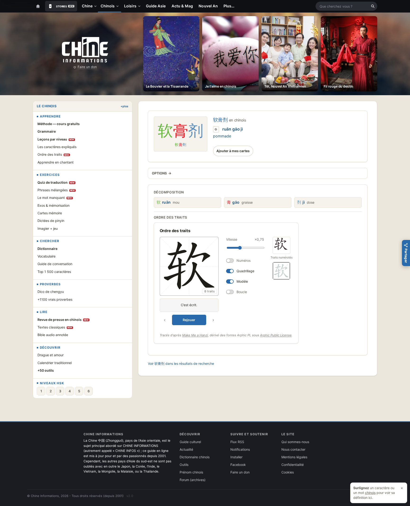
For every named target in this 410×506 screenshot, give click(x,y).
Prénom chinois (191, 472)
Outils (184, 465)
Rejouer (189, 320)
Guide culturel (190, 442)
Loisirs (130, 6)
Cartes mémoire (49, 213)
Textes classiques (54, 327)
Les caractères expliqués (56, 147)
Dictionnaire (47, 249)
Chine (87, 6)
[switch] (245, 260)
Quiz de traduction (56, 182)
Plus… (229, 6)
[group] (213, 281)
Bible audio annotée (52, 335)
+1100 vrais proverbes (54, 299)
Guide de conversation (54, 264)
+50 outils (45, 370)
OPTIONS (161, 173)
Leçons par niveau (55, 139)
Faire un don (87, 67)
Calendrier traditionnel (54, 363)
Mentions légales (294, 457)
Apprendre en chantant (55, 162)
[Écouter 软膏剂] (216, 129)
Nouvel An (208, 6)
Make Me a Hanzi (195, 335)
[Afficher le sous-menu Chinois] (118, 6)
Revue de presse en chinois (63, 320)
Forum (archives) (192, 480)
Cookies (287, 472)
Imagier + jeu (47, 228)
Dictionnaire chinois (195, 457)
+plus (124, 106)
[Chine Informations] (85, 50)
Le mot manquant (54, 198)
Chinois (108, 6)
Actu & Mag (182, 6)
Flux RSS (237, 442)
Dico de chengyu (50, 292)
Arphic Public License (276, 335)
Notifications (240, 449)
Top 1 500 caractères (54, 272)
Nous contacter (293, 449)
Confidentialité (292, 465)
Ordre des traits (53, 154)
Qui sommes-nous (295, 442)
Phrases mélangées (56, 190)
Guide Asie (156, 6)
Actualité (186, 449)
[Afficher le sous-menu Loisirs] (140, 6)
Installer (236, 457)
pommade (222, 136)
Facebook (238, 465)
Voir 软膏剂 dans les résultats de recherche (181, 363)
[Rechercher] (372, 6)
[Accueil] (38, 6)
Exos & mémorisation (53, 205)
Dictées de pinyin (50, 221)
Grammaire (46, 131)
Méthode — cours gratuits (58, 124)
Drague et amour (50, 355)
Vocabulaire (46, 256)
